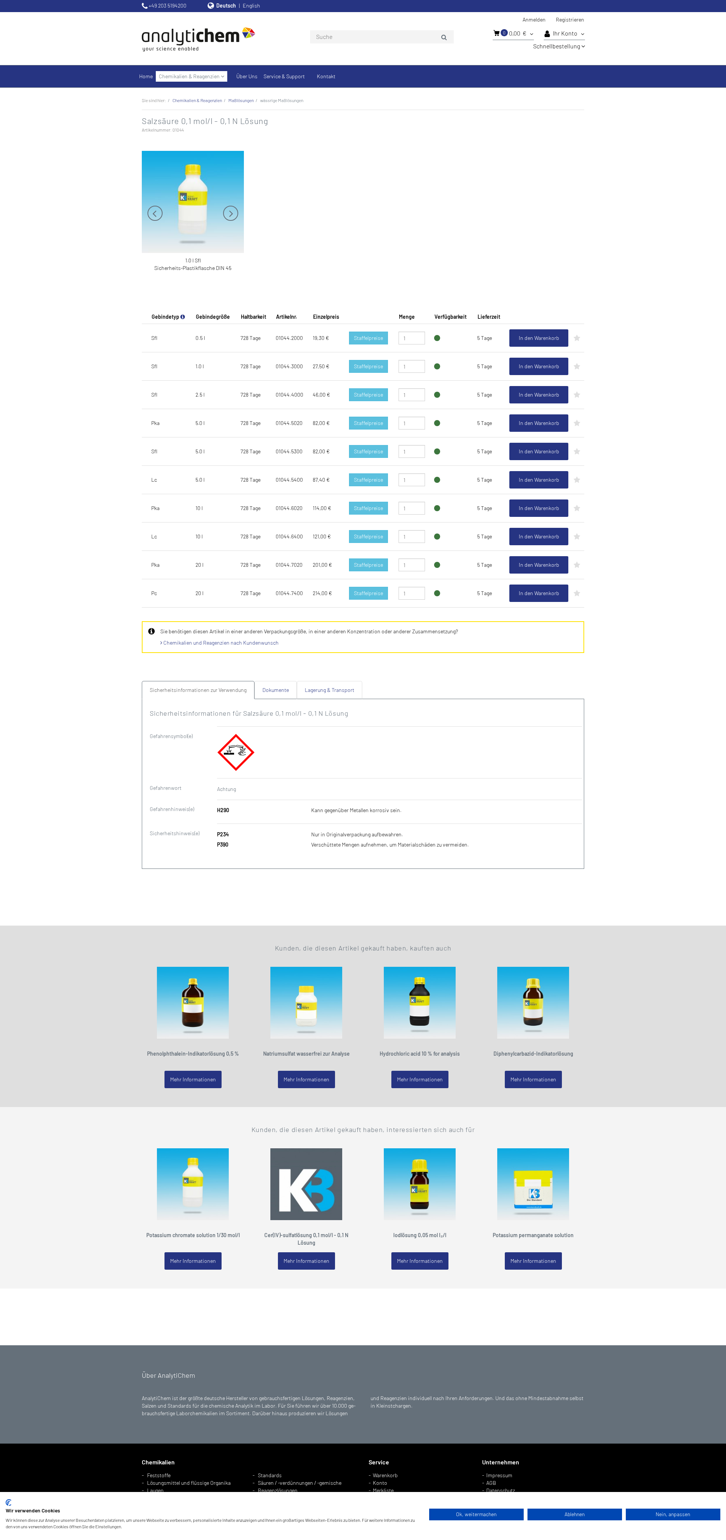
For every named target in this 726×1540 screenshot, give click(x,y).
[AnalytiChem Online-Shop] (212, 38)
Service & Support (284, 76)
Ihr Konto (566, 33)
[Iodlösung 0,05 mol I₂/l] (420, 1183)
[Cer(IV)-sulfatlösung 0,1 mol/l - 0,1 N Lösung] (306, 1183)
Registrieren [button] (570, 19)
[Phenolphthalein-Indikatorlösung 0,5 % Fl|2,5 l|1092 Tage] (193, 1002)
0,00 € (515, 33)
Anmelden (534, 19)
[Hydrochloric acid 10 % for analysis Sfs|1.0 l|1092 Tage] (420, 1002)
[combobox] (382, 37)
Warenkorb (385, 1475)
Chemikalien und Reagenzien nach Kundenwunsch (220, 642)
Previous (155, 213)
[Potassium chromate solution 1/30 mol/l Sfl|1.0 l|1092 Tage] (193, 1183)
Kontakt (326, 76)
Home (146, 76)
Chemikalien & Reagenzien (190, 76)
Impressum (499, 1475)
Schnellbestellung (557, 46)
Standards (270, 1475)
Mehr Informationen (193, 1079)
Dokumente (275, 690)
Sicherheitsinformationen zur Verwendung (198, 690)
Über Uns (247, 76)
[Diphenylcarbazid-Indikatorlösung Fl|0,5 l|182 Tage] (533, 1002)
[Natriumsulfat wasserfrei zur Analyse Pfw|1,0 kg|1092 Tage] (306, 1002)
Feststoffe (159, 1475)
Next (230, 213)
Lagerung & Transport (329, 690)
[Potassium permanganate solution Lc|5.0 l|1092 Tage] (533, 1183)
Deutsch (226, 5)
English (251, 5)
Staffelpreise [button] (368, 338)
